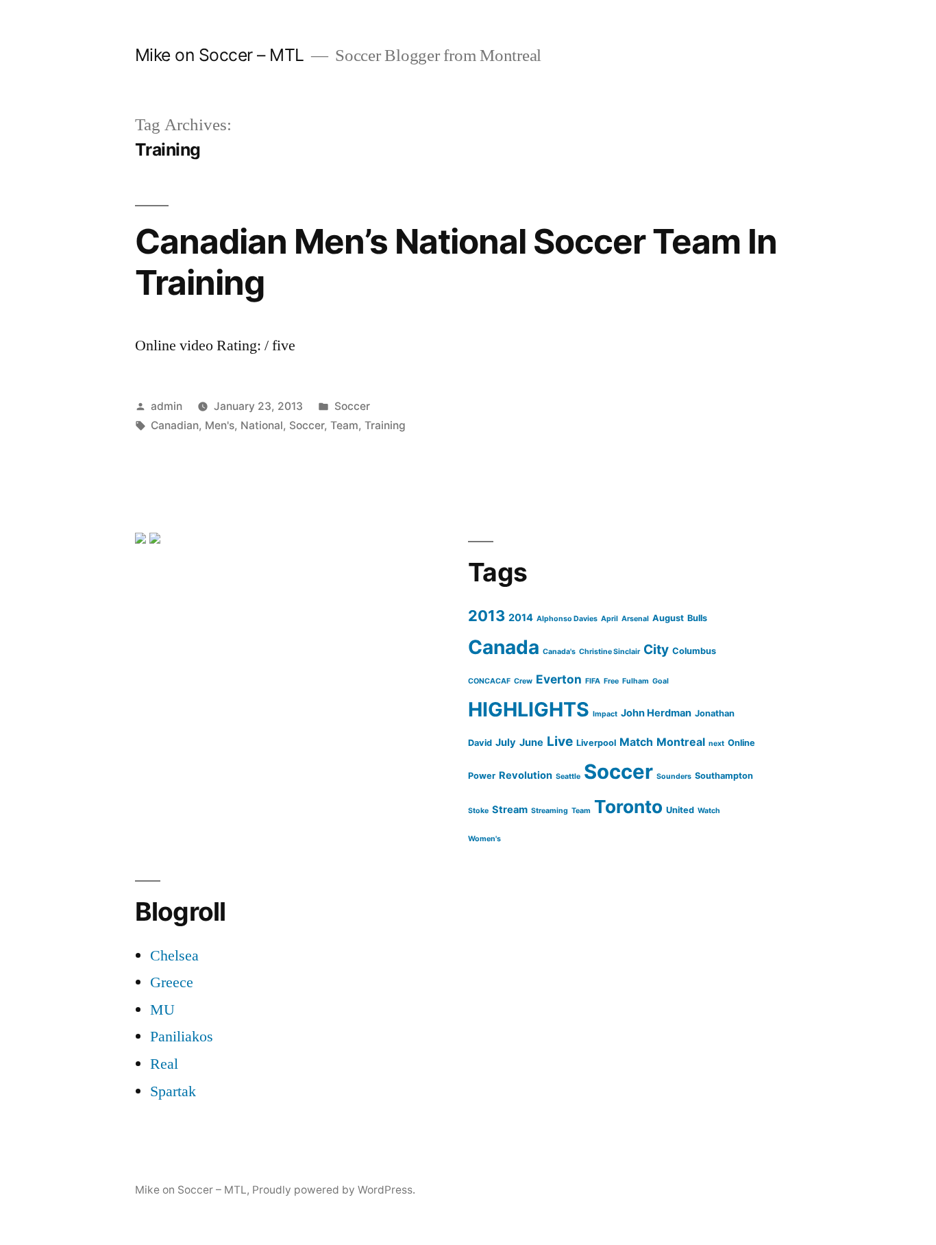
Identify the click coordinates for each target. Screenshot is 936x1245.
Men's (219, 425)
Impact (605, 714)
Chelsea (174, 955)
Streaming (549, 810)
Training (385, 425)
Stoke (478, 810)
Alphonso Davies (567, 618)
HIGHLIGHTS (528, 709)
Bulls (697, 618)
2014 (520, 618)
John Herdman (656, 713)
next (716, 743)
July (505, 742)
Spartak (173, 1091)
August (668, 618)
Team (344, 425)
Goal (660, 681)
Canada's (559, 651)
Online (741, 743)
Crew (523, 681)
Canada (503, 647)
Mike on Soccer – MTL (219, 55)
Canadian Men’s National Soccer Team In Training (456, 261)
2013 (486, 616)
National (262, 425)
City (656, 649)
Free (611, 681)
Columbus (694, 651)
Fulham (635, 681)
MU (162, 1009)
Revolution (525, 775)
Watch (709, 810)
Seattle (568, 776)
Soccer (352, 406)
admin (166, 406)
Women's (484, 838)
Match (636, 742)
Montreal (680, 742)
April (609, 618)
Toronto (628, 806)
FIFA (592, 681)
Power (481, 776)
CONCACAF (489, 681)
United (680, 810)
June (531, 742)
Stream (510, 809)
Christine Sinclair (609, 651)
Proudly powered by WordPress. (333, 1189)
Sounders (673, 776)
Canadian (175, 425)
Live (560, 741)
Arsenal (635, 618)
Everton (559, 679)
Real (164, 1064)
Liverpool (596, 743)
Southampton (724, 776)
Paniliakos (181, 1036)
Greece (171, 982)
